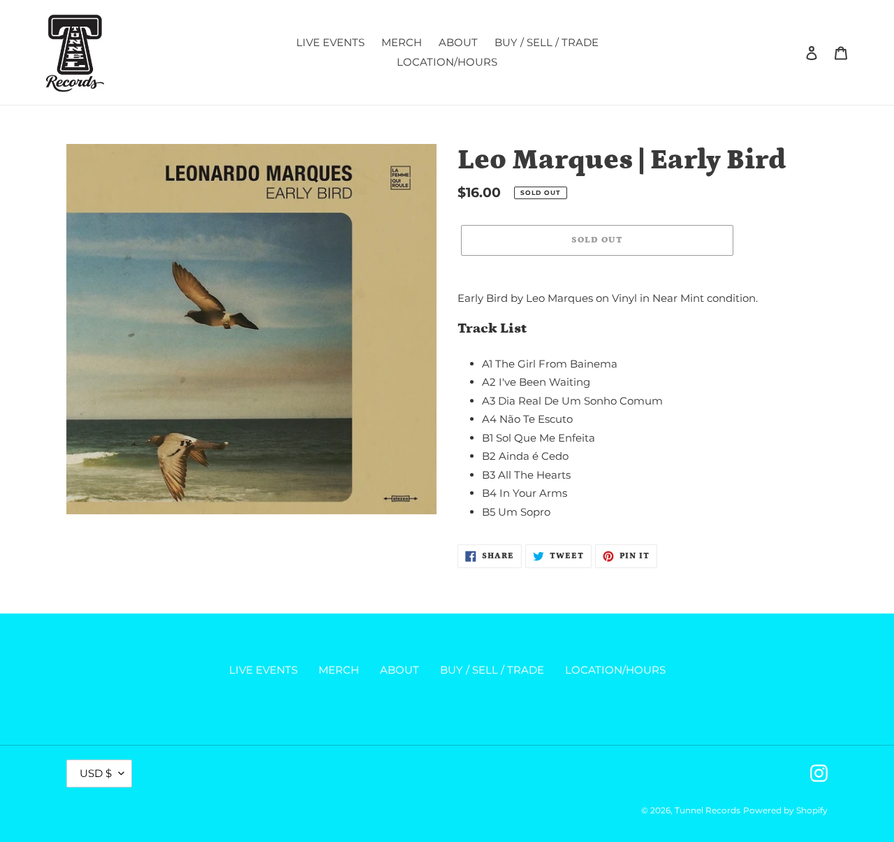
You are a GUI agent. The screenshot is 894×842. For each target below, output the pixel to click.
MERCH (338, 669)
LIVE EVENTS (263, 669)
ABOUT (399, 669)
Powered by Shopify (785, 810)
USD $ (96, 773)
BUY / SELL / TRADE (492, 669)
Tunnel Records (707, 810)
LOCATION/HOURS (615, 669)
